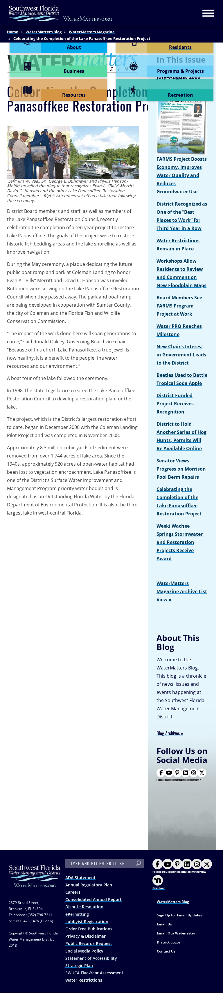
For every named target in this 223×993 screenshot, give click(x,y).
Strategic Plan (79, 965)
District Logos (168, 942)
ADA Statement (80, 877)
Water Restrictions (83, 980)
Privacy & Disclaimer (85, 936)
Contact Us (166, 951)
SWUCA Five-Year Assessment (94, 973)
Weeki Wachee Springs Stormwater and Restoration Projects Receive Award (180, 542)
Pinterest (177, 779)
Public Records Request (88, 943)
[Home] (61, 13)
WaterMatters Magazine (92, 31)
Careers (72, 892)
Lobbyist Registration (86, 921)
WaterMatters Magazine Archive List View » (182, 591)
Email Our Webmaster (176, 933)
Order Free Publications (88, 929)
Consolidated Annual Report (93, 899)
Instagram (194, 779)
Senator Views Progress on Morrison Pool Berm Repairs (181, 468)
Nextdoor (158, 888)
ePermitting (77, 914)
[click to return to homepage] (35, 881)
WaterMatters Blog (44, 31)
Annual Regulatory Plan (88, 885)
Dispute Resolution (84, 906)
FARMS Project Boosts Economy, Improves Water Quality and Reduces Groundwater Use (182, 175)
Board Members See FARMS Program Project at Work (179, 305)
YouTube (169, 779)
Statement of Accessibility (91, 958)
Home (12, 31)
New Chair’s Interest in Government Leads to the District (181, 354)
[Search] (138, 863)
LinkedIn (185, 779)
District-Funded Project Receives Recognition (175, 403)
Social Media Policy (84, 951)
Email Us (164, 924)
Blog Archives (168, 733)
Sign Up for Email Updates (179, 915)
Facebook (161, 779)
